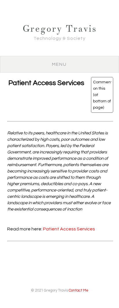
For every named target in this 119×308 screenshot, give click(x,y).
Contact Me (78, 290)
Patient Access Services (69, 229)
